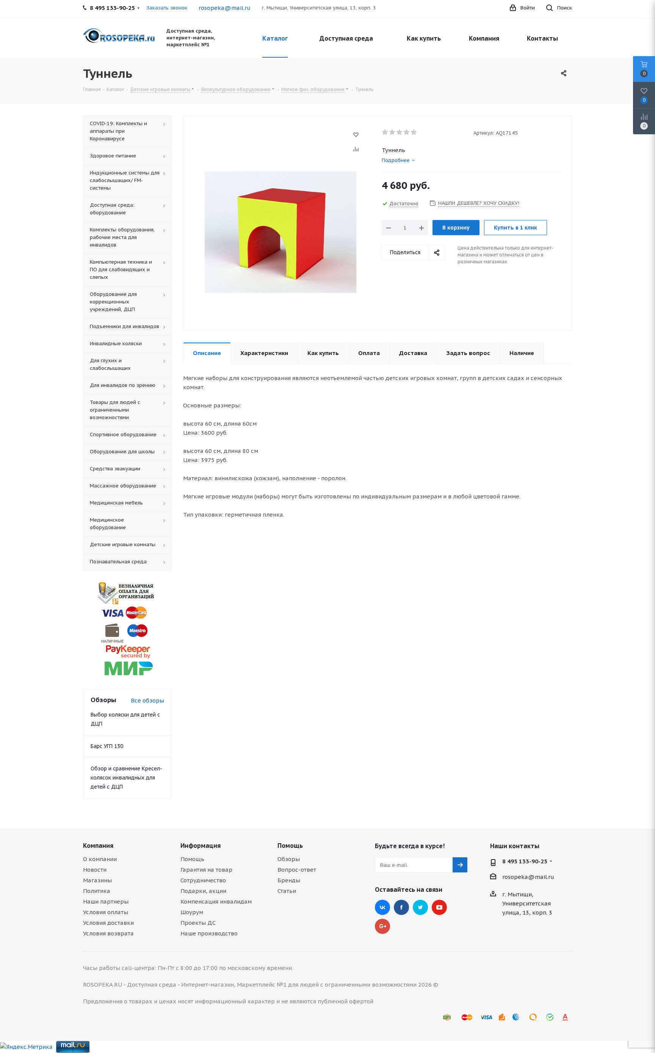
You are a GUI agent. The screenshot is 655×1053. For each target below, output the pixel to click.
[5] (414, 132)
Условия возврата (108, 933)
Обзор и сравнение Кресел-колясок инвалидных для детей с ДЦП (126, 777)
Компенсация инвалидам (216, 901)
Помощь (192, 859)
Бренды (288, 880)
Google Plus (382, 926)
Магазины (97, 880)
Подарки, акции (203, 890)
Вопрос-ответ (296, 869)
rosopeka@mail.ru (225, 7)
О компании (100, 859)
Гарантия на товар (206, 869)
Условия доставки (108, 922)
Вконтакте (382, 907)
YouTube (439, 907)
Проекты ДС (198, 922)
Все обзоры (147, 700)
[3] (399, 132)
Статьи (286, 890)
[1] (385, 132)
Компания (98, 845)
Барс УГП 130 (107, 746)
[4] (407, 132)
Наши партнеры (105, 901)
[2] (392, 132)
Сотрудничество (203, 880)
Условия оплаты (105, 912)
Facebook (401, 907)
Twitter (420, 907)
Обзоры (288, 859)
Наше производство (209, 933)
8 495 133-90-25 (524, 861)
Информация (200, 845)
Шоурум (191, 912)
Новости (95, 869)
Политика (96, 890)
